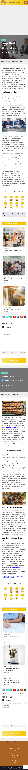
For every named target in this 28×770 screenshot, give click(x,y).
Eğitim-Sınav (15, 753)
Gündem (15, 755)
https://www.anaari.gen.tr (17, 567)
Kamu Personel (15, 748)
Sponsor (4, 373)
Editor (7, 252)
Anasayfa (15, 746)
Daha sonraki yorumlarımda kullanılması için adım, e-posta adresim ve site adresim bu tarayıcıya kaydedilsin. (13, 355)
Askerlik (15, 760)
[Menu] (26, 2)
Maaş (3, 40)
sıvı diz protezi (16, 741)
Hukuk (15, 751)
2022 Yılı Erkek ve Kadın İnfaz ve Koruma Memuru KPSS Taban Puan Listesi (13, 638)
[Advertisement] (14, 20)
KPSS (15, 758)
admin (7, 642)
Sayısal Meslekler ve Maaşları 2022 (13, 250)
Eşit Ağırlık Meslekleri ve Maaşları (12, 309)
